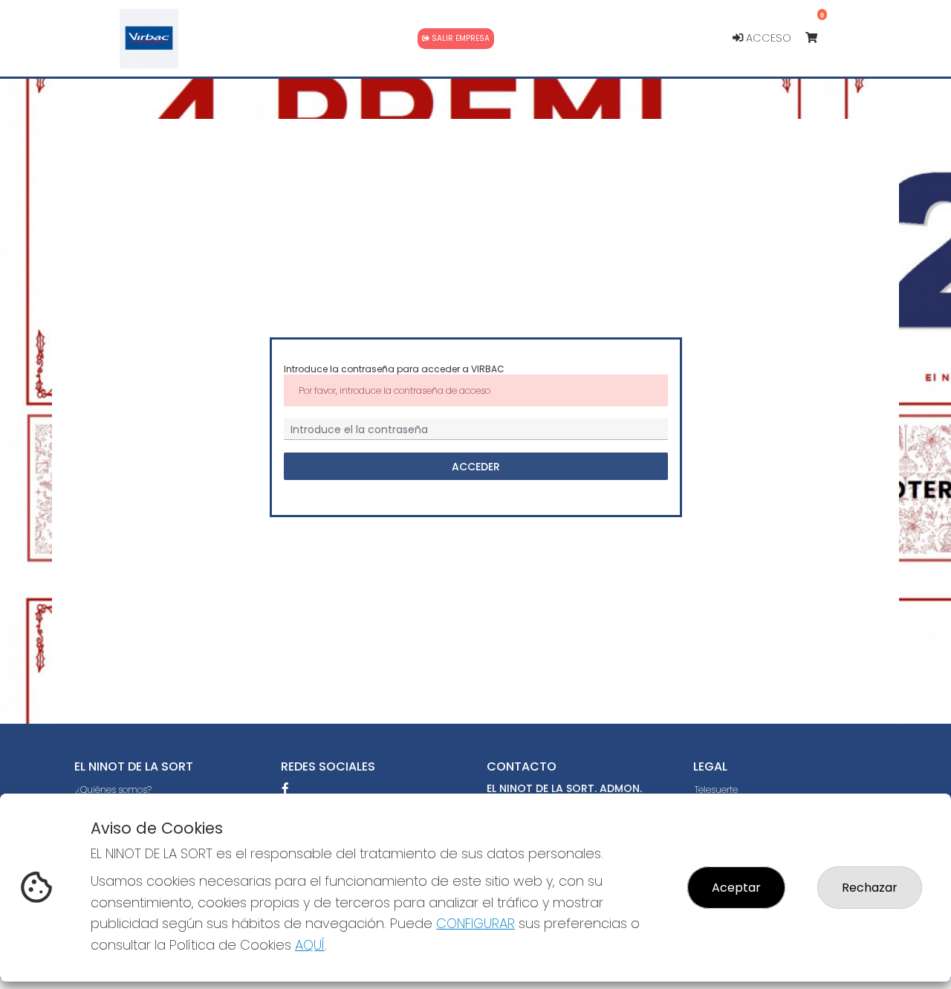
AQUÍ (310, 945)
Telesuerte (716, 789)
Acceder (476, 466)
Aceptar (736, 887)
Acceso (767, 37)
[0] (818, 38)
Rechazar (870, 887)
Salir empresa (459, 38)
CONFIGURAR (475, 923)
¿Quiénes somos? (114, 789)
